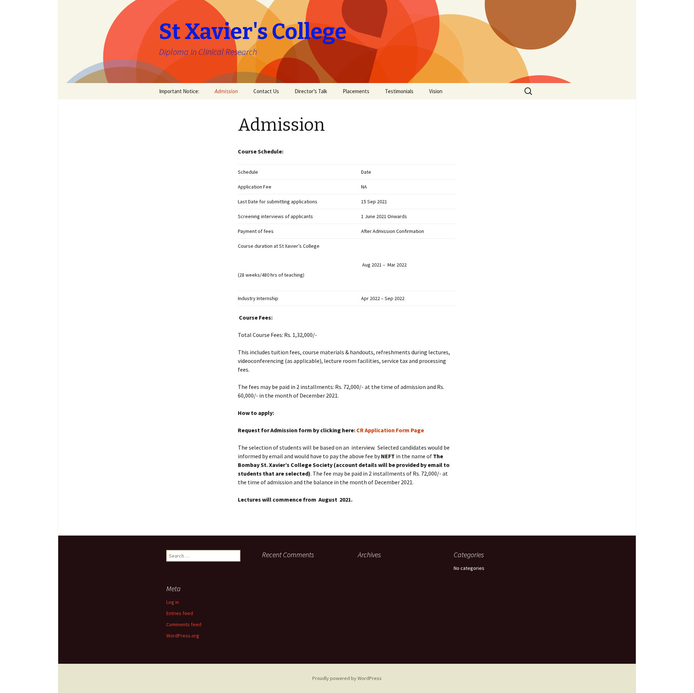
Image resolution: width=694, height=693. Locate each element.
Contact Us (266, 91)
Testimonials (399, 91)
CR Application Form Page (390, 430)
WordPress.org (182, 635)
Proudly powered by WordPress (347, 678)
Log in (172, 602)
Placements (356, 91)
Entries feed (179, 613)
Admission (226, 91)
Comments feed (183, 624)
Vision (435, 91)
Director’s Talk (311, 91)
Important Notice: (179, 91)
